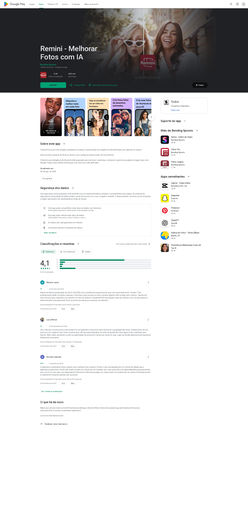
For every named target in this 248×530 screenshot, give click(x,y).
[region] (76, 75)
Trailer (199, 85)
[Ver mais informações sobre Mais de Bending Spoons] (197, 130)
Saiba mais (175, 110)
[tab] (32, 4)
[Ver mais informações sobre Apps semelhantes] (188, 176)
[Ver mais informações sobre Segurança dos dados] (73, 188)
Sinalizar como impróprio (53, 424)
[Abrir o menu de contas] (244, 4)
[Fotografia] (47, 178)
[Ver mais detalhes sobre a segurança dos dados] (50, 233)
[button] (51, 117)
